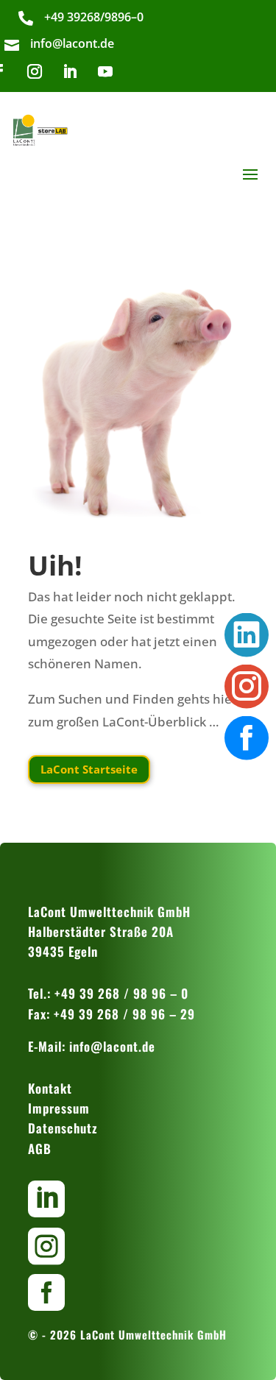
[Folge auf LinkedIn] (70, 71)
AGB (40, 1148)
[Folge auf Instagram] (34, 71)
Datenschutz (63, 1128)
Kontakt (50, 1088)
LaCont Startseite (89, 769)
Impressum (59, 1108)
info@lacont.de (112, 1046)
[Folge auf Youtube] (105, 71)
